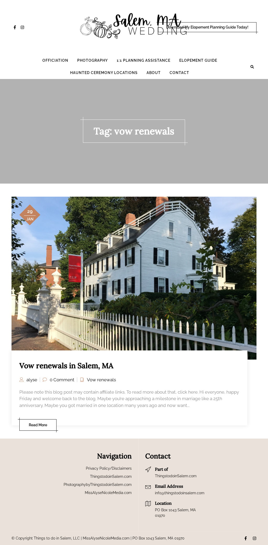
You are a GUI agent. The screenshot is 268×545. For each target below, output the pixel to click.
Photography (92, 60)
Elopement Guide (198, 60)
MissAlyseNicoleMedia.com (108, 493)
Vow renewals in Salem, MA (66, 365)
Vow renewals (101, 379)
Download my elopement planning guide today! (207, 27)
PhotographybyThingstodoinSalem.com (98, 484)
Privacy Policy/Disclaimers (109, 468)
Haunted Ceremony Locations (104, 73)
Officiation (55, 60)
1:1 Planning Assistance (143, 60)
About (154, 73)
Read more (38, 425)
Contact (179, 73)
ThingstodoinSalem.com (111, 476)
